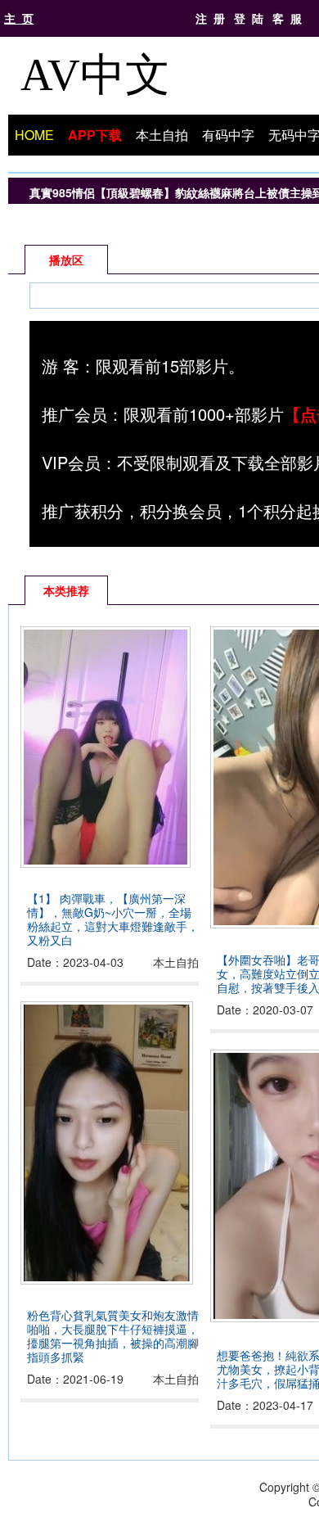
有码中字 (228, 134)
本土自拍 (162, 134)
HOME (34, 134)
